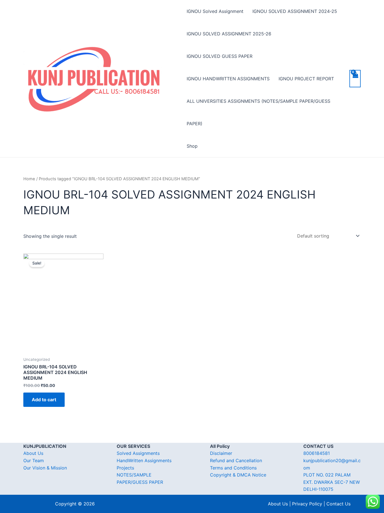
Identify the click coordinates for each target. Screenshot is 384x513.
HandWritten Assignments (144, 460)
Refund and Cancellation (236, 460)
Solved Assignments (138, 453)
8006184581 (316, 453)
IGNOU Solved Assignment (215, 11)
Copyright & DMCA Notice (238, 475)
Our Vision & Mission (45, 468)
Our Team (33, 460)
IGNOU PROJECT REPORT (306, 78)
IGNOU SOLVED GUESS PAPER (219, 56)
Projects (125, 468)
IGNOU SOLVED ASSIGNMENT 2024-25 (294, 11)
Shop (192, 146)
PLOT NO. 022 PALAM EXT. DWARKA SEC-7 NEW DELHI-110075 (331, 482)
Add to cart (44, 399)
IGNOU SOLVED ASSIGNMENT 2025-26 (229, 34)
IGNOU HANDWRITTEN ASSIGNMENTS (228, 78)
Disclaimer (221, 453)
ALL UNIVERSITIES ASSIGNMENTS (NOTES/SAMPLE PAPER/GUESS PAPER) (258, 112)
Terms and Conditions (233, 468)
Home (29, 178)
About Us (33, 453)
